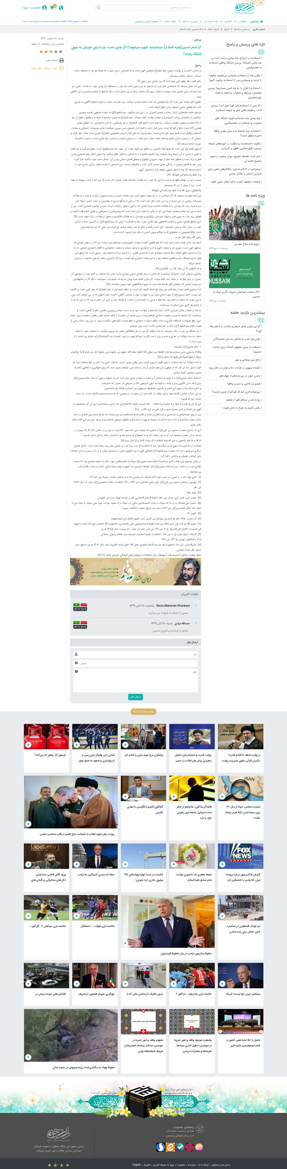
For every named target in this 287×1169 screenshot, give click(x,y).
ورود (25, 7)
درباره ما (192, 1165)
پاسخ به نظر (80, 609)
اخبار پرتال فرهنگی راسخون (180, 1135)
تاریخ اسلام (213, 29)
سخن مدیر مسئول (221, 1165)
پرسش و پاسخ (242, 29)
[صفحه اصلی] (67, 1165)
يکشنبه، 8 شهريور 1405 (78, 21)
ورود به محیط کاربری (163, 1165)
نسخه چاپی (52, 60)
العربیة (147, 1165)
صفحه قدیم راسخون (146, 21)
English (137, 1165)
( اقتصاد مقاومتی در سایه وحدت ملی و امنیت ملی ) (44, 21)
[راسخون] (250, 13)
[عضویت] (56, 1165)
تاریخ (227, 29)
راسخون (254, 21)
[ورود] (61, 1165)
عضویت (36, 7)
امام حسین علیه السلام (191, 29)
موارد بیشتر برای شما (44, 68)
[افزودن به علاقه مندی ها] (49, 1165)
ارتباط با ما (204, 1165)
